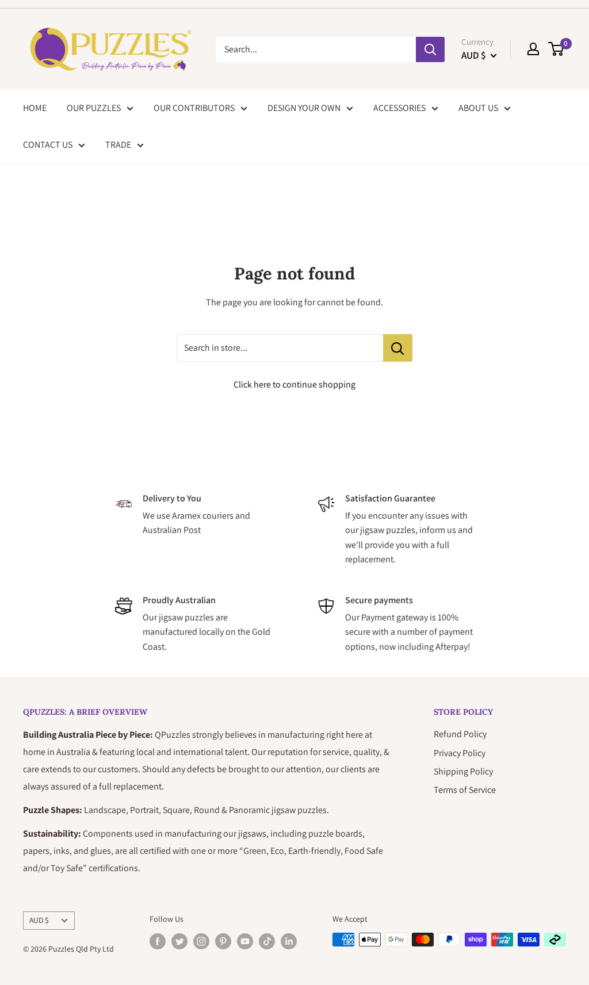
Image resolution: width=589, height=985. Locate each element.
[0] (556, 49)
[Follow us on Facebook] (158, 941)
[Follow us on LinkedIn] (289, 941)
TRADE (118, 145)
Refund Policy (460, 734)
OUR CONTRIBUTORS (194, 108)
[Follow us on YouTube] (245, 941)
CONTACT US (47, 145)
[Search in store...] (397, 348)
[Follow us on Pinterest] (223, 941)
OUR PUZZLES (94, 108)
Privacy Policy (459, 753)
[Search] (430, 49)
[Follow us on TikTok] (267, 941)
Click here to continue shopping (294, 384)
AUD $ (39, 920)
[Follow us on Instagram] (201, 941)
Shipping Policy (463, 771)
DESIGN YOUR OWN (304, 108)
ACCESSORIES (399, 108)
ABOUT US (478, 108)
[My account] (533, 49)
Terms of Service (465, 790)
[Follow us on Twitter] (179, 941)
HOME (35, 108)
